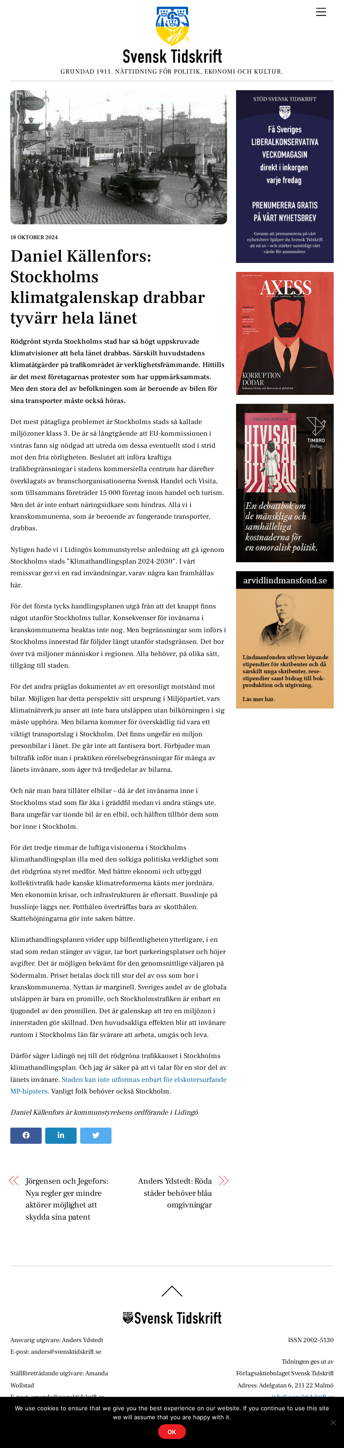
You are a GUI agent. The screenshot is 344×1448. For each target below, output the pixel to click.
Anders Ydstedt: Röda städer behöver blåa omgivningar (175, 1193)
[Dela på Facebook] (26, 1135)
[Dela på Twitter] (96, 1135)
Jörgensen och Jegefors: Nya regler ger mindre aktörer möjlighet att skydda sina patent (67, 1199)
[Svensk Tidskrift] (172, 59)
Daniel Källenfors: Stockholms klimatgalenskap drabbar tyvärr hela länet (107, 287)
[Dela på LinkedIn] (61, 1135)
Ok (172, 1431)
